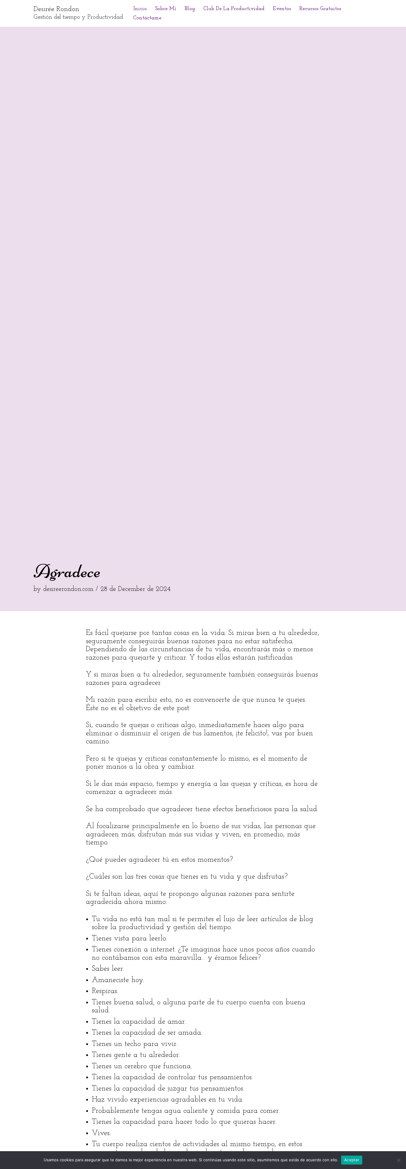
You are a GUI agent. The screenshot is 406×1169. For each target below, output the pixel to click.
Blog (190, 8)
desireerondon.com (68, 589)
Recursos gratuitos (320, 8)
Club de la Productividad (234, 8)
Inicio (140, 8)
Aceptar (351, 1159)
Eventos (282, 8)
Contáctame (147, 18)
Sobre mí (165, 8)
